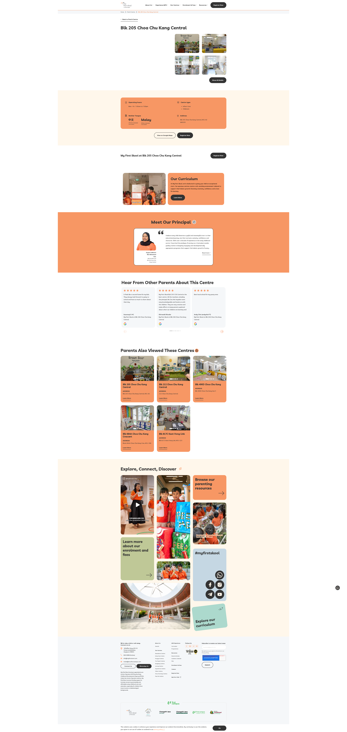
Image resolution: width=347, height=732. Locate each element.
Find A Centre (131, 12)
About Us (148, 5)
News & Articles (175, 656)
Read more (205, 253)
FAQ (173, 661)
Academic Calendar (176, 658)
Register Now (218, 5)
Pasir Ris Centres (159, 676)
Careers (174, 669)
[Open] (137, 505)
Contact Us (128, 666)
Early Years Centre (159, 656)
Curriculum (174, 646)
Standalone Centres (160, 653)
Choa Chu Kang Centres (161, 673)
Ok (219, 728)
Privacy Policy (205, 652)
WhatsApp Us (144, 666)
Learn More (127, 398)
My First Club (175, 677)
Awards (157, 646)
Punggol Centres (159, 658)
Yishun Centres (158, 671)
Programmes (175, 648)
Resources (203, 5)
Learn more (178, 197)
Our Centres (174, 5)
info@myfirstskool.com (130, 658)
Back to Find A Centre (130, 19)
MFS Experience (176, 643)
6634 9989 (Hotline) (129, 655)
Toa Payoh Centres (160, 661)
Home (122, 12)
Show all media (217, 80)
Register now (185, 135)
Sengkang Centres (159, 663)
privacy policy (158, 729)
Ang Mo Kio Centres (160, 668)
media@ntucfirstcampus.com (132, 661)
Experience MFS (161, 5)
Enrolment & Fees (189, 5)
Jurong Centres (159, 666)
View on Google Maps (165, 135)
